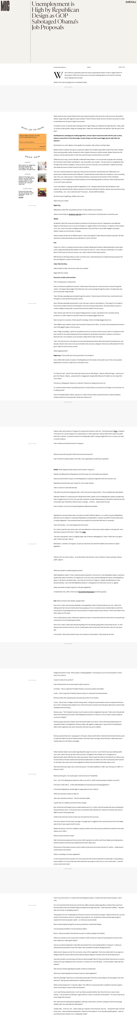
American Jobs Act (75, 214)
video (84, 532)
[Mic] (5, 6)
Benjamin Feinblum (60, 67)
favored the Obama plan (86, 592)
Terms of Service (41, 148)
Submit (42, 146)
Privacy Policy (22, 149)
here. (115, 431)
